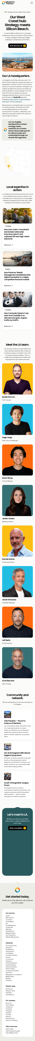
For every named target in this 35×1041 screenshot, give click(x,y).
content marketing (24, 99)
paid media (5, 101)
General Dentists (11, 965)
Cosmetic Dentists (11, 955)
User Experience (11, 935)
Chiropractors (10, 951)
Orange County (10, 991)
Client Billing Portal (12, 1033)
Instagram (9, 1011)
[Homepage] (8, 3)
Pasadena (9, 992)
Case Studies (10, 1005)
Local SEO (9, 919)
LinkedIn (8, 1013)
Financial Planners (11, 963)
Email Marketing (11, 925)
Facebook (9, 1009)
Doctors (8, 957)
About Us (8, 1003)
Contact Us (9, 1007)
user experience (17, 101)
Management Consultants (14, 974)
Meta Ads (8, 929)
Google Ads (9, 927)
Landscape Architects (12, 970)
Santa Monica (10, 994)
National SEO (10, 917)
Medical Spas (10, 976)
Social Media (10, 921)
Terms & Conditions (12, 1020)
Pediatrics (9, 980)
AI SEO (8, 916)
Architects (9, 947)
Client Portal (9, 1029)
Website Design (10, 933)
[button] (31, 3)
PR (7, 923)
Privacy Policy (10, 1018)
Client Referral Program (13, 1031)
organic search (13, 99)
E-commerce (10, 959)
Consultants (9, 953)
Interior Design (10, 968)
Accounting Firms (11, 945)
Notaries (8, 978)
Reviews (8, 1016)
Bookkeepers (10, 949)
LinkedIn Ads (10, 931)
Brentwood (9, 989)
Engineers (9, 961)
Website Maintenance (12, 937)
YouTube (8, 1014)
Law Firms (9, 972)
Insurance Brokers (11, 967)
